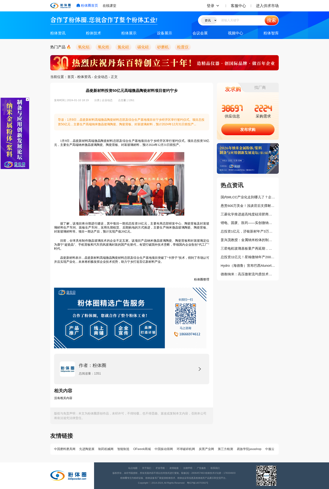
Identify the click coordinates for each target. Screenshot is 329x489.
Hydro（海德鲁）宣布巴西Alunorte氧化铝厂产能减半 (248, 266)
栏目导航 (160, 468)
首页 (70, 77)
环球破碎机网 (186, 449)
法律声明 (187, 468)
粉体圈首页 (89, 5)
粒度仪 (182, 47)
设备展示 (164, 33)
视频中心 (235, 33)
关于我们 (146, 468)
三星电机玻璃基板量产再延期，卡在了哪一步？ (248, 248)
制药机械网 (105, 449)
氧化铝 (83, 47)
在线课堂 (109, 6)
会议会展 (200, 33)
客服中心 (238, 6)
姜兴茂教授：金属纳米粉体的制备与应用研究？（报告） (248, 240)
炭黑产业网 (206, 449)
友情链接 (174, 468)
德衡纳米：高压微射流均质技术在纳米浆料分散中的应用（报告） (248, 274)
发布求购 (248, 129)
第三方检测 (225, 449)
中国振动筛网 (164, 449)
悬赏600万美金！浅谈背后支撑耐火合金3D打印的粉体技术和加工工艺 (248, 206)
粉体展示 (129, 33)
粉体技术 (93, 33)
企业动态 (101, 77)
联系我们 (215, 468)
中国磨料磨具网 (64, 449)
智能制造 (123, 449)
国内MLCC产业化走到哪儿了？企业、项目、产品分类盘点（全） (248, 197)
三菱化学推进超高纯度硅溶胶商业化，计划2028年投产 (248, 214)
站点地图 (132, 468)
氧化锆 (103, 47)
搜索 (271, 20)
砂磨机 (163, 47)
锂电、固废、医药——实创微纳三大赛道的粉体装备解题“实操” (248, 223)
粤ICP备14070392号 (197, 483)
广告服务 (201, 468)
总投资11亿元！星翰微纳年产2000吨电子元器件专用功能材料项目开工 (248, 257)
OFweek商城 (142, 449)
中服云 (269, 449)
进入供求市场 (267, 6)
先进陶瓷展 (86, 449)
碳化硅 (143, 47)
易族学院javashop (249, 449)
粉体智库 (271, 33)
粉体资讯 (57, 33)
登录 (210, 6)
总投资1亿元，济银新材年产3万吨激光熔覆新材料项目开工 (248, 231)
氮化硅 (123, 47)
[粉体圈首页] (60, 5)
